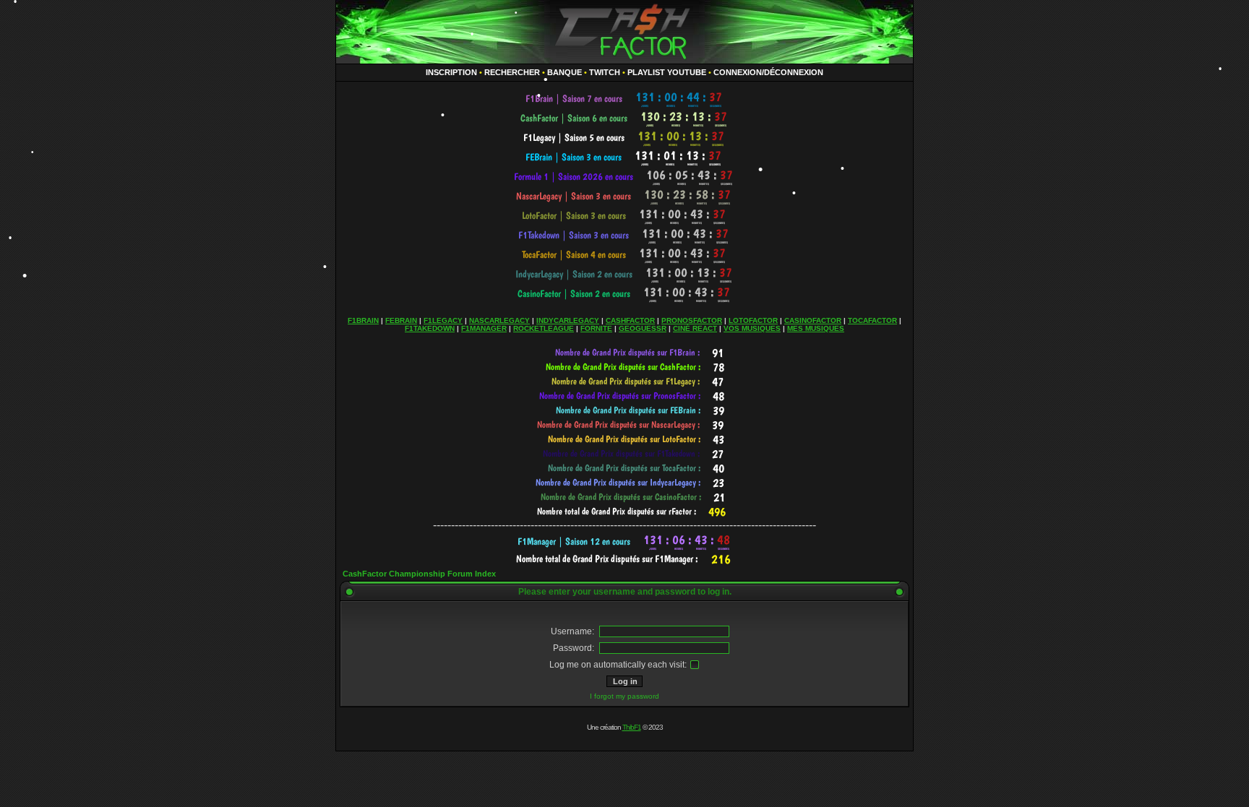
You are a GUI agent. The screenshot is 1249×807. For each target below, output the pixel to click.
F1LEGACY (443, 320)
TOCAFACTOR (872, 320)
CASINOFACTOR (812, 320)
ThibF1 (631, 727)
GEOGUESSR (642, 328)
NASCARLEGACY (499, 320)
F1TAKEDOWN (430, 328)
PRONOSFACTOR (691, 320)
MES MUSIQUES (815, 328)
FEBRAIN (401, 320)
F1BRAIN (363, 320)
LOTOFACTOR (753, 320)
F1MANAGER (484, 328)
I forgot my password (624, 696)
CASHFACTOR (630, 320)
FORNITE (596, 328)
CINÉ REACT (695, 328)
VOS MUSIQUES (752, 328)
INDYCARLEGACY (567, 320)
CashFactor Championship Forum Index (419, 573)
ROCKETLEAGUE (543, 328)
